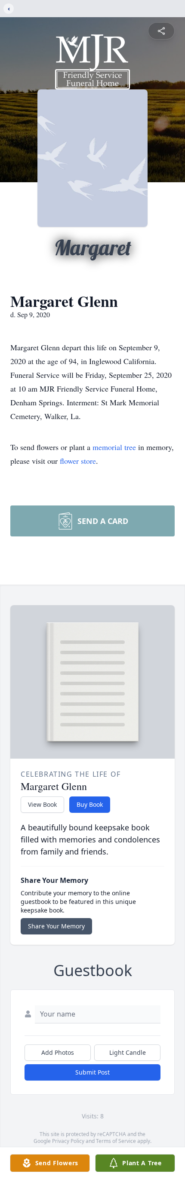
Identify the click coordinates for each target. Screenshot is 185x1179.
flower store (78, 461)
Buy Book (90, 804)
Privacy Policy (68, 1141)
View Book (42, 804)
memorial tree (114, 447)
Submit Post (92, 1072)
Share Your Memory (56, 926)
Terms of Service (116, 1141)
